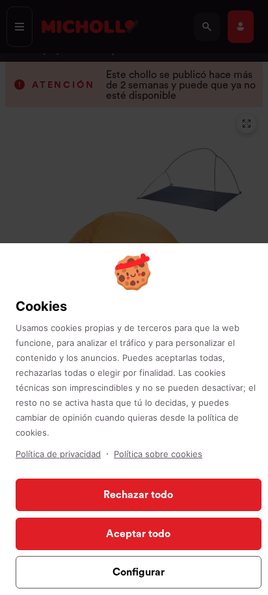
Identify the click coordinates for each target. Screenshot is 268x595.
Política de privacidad (58, 454)
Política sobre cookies (158, 454)
